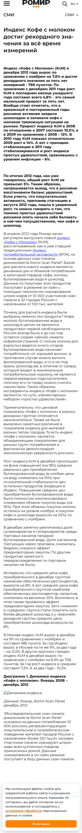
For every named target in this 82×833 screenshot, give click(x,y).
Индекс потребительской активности (30, 252)
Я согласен (41, 824)
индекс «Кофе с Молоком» (36, 240)
